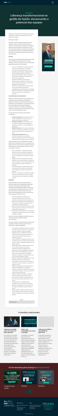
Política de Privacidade (29, 413)
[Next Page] (29, 391)
